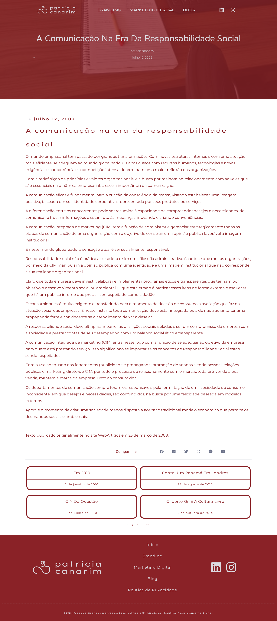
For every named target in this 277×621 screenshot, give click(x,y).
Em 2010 (81, 473)
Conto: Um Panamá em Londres (195, 473)
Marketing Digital (151, 10)
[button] (161, 451)
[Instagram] (233, 10)
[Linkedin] (221, 10)
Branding (109, 10)
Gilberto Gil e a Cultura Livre (195, 501)
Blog (188, 10)
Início (152, 544)
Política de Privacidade (152, 590)
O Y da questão (81, 501)
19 (148, 525)
